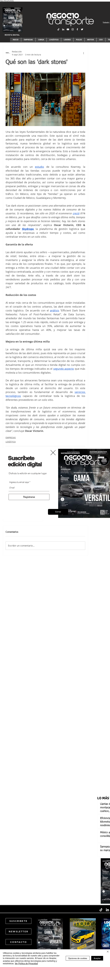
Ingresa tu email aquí (19, 482)
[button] (58, 512)
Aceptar (97, 958)
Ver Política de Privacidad (26, 963)
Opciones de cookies (77, 958)
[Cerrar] (107, 952)
